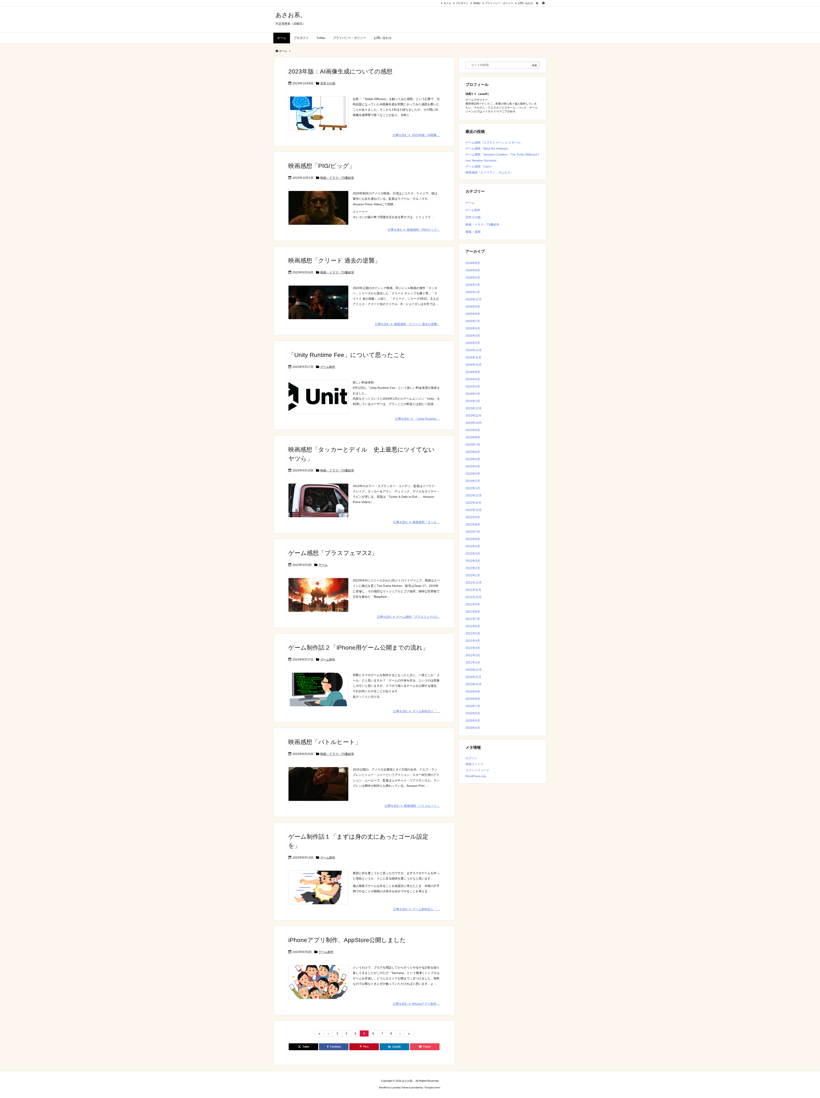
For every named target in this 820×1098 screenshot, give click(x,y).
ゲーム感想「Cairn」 (480, 166)
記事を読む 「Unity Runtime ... (417, 418)
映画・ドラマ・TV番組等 (337, 177)
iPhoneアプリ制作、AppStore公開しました (347, 940)
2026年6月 (473, 270)
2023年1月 (473, 488)
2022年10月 (474, 510)
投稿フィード (474, 764)
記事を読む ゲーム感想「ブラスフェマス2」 (408, 616)
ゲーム (323, 565)
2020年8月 (473, 698)
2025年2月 (473, 343)
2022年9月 (473, 517)
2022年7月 (473, 531)
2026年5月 (473, 277)
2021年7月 (473, 619)
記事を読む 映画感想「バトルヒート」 (412, 805)
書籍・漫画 (473, 231)
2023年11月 (473, 415)
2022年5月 (473, 546)
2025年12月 (474, 299)
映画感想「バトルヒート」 (324, 742)
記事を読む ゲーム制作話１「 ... (416, 909)
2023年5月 (473, 459)
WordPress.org (476, 776)
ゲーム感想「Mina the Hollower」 (488, 148)
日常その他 (327, 83)
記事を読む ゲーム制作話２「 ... (416, 711)
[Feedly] (543, 3)
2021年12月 (474, 582)
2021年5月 (473, 633)
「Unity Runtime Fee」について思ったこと (347, 355)
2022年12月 (474, 495)
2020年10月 (474, 684)
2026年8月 (473, 263)
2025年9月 (473, 306)
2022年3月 (473, 560)
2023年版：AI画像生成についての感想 (340, 71)
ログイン (471, 758)
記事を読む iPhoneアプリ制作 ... (416, 1004)
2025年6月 (473, 328)
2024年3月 (473, 386)
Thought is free (431, 1087)
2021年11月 (473, 590)
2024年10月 (474, 364)
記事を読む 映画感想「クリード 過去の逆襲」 (407, 324)
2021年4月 (473, 640)
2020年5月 (473, 720)
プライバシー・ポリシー (499, 3)
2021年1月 (473, 662)
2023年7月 (473, 444)
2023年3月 (473, 473)
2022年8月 (473, 524)
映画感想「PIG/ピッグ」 (321, 166)
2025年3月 (473, 335)
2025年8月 (473, 314)
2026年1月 (473, 292)
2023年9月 (473, 430)
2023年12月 (474, 408)
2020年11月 (473, 677)
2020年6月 (473, 713)
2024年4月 (473, 379)
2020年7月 (473, 706)
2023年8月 (473, 437)
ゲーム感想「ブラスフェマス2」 (332, 553)
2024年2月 (473, 393)
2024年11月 (473, 357)
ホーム (447, 3)
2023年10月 (474, 422)
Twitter (476, 3)
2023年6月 (473, 452)
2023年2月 (473, 481)
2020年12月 (474, 669)
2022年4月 (473, 553)
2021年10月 (474, 597)
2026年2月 (473, 284)
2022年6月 (473, 539)
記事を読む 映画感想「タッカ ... (416, 522)
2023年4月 (473, 466)
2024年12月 (474, 350)
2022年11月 (473, 502)
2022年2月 (473, 568)
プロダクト (462, 3)
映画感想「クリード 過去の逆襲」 (334, 260)
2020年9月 (473, 691)
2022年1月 (473, 575)
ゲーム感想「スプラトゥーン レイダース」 (494, 142)
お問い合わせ (525, 3)
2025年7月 (473, 321)
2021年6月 (473, 626)
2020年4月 (473, 728)
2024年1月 (473, 401)
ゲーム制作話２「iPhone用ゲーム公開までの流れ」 (358, 647)
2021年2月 (473, 655)
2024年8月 (473, 372)
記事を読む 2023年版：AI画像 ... (416, 135)
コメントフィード (477, 770)
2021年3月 (473, 648)
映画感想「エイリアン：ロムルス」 (489, 172)
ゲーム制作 (327, 366)
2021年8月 (473, 611)
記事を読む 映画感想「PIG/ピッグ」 (414, 229)
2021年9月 (473, 604)
